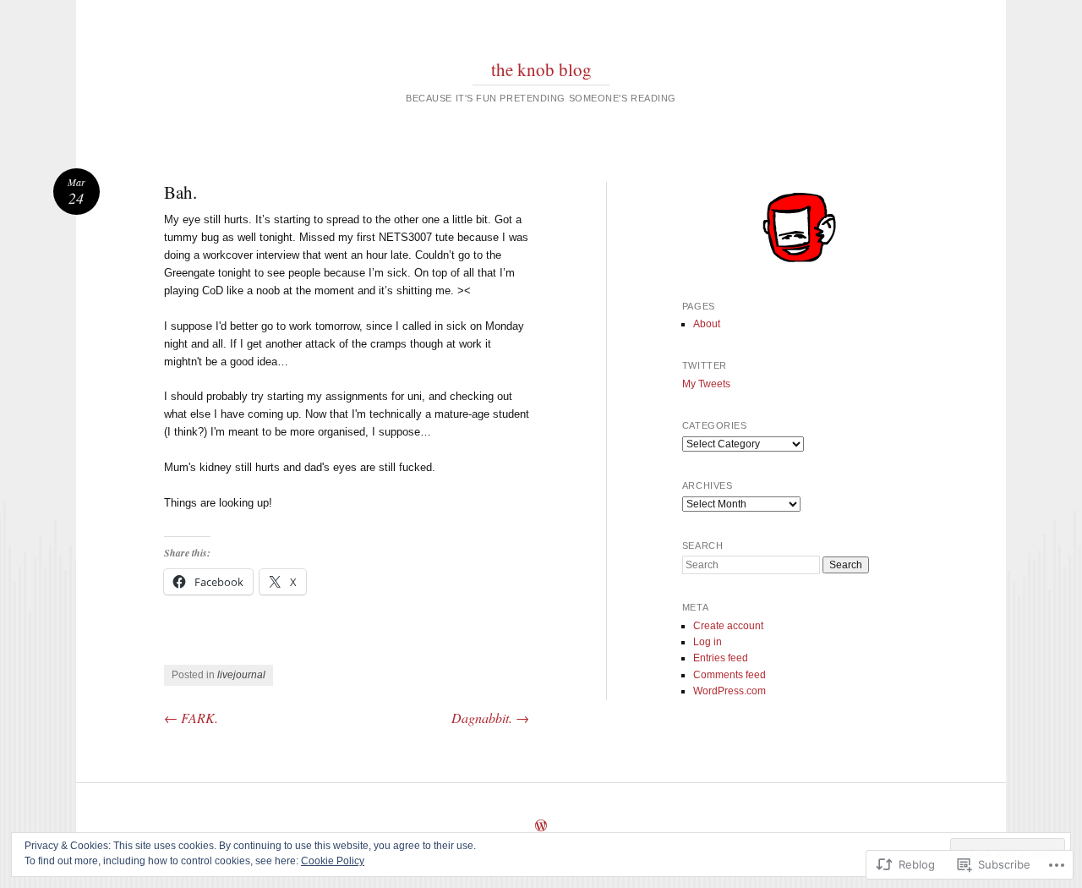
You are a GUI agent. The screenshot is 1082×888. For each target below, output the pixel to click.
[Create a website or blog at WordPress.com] (541, 827)
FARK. (191, 717)
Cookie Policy (332, 861)
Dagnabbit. (490, 717)
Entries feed (720, 658)
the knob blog (541, 69)
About (706, 324)
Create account (728, 626)
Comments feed (729, 675)
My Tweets (706, 384)
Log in (707, 642)
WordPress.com (729, 691)
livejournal (241, 675)
